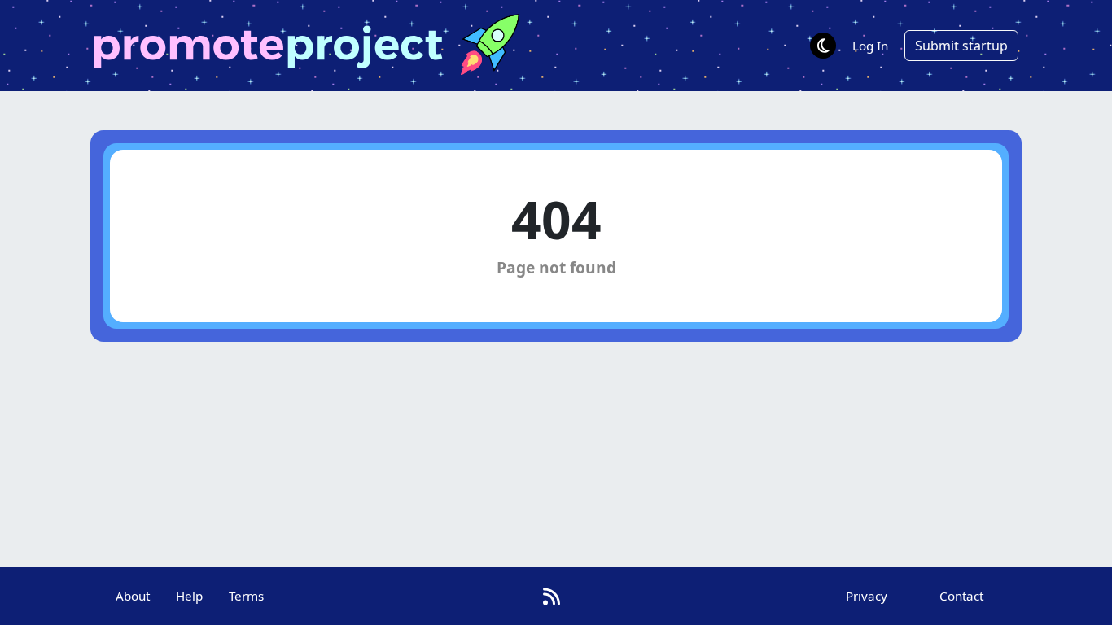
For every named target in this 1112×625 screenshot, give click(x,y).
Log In (870, 45)
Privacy (866, 596)
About (133, 596)
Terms (246, 596)
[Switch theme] (823, 46)
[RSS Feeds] (551, 596)
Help (189, 596)
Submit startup (961, 46)
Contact (961, 596)
